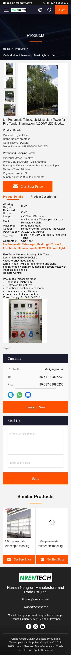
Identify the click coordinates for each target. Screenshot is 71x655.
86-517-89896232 (57, 2)
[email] (28, 394)
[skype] (10, 394)
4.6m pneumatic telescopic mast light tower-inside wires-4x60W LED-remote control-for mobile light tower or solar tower (18, 544)
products (20, 48)
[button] (11, 114)
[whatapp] (19, 395)
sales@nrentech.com (19, 2)
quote (61, 9)
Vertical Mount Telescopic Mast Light (25, 55)
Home (6, 48)
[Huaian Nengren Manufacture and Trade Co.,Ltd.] (18, 9)
